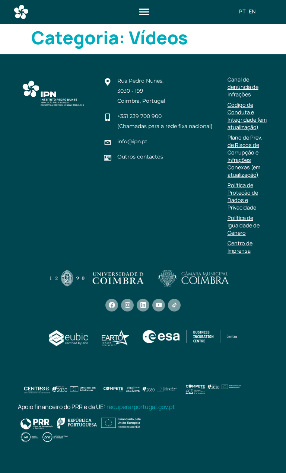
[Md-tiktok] (174, 305)
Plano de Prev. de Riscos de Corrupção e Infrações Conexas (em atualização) (245, 156)
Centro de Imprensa (240, 247)
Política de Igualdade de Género (244, 225)
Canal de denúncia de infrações (243, 87)
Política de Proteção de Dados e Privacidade (243, 196)
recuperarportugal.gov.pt (141, 407)
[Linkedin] (143, 305)
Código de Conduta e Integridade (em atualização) (247, 116)
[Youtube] (158, 305)
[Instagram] (127, 305)
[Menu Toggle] (144, 12)
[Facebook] (111, 305)
